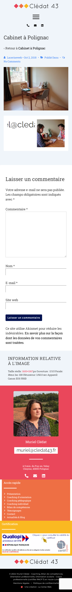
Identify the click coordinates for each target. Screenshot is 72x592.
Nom (9, 266)
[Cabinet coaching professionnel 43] (36, 6)
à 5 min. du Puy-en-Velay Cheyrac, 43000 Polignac (36, 467)
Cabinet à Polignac (31, 48)
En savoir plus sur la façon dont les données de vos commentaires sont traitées (34, 338)
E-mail (10, 283)
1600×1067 (27, 371)
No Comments (12, 61)
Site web (12, 300)
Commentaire (17, 209)
